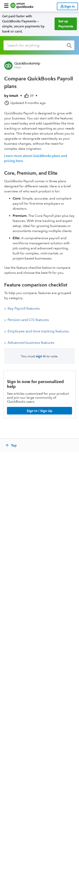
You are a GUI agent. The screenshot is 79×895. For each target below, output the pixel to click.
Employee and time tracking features (38, 331)
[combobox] (39, 45)
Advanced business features (31, 342)
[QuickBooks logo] (21, 6)
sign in (41, 356)
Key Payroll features (24, 308)
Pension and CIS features (28, 319)
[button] (6, 6)
